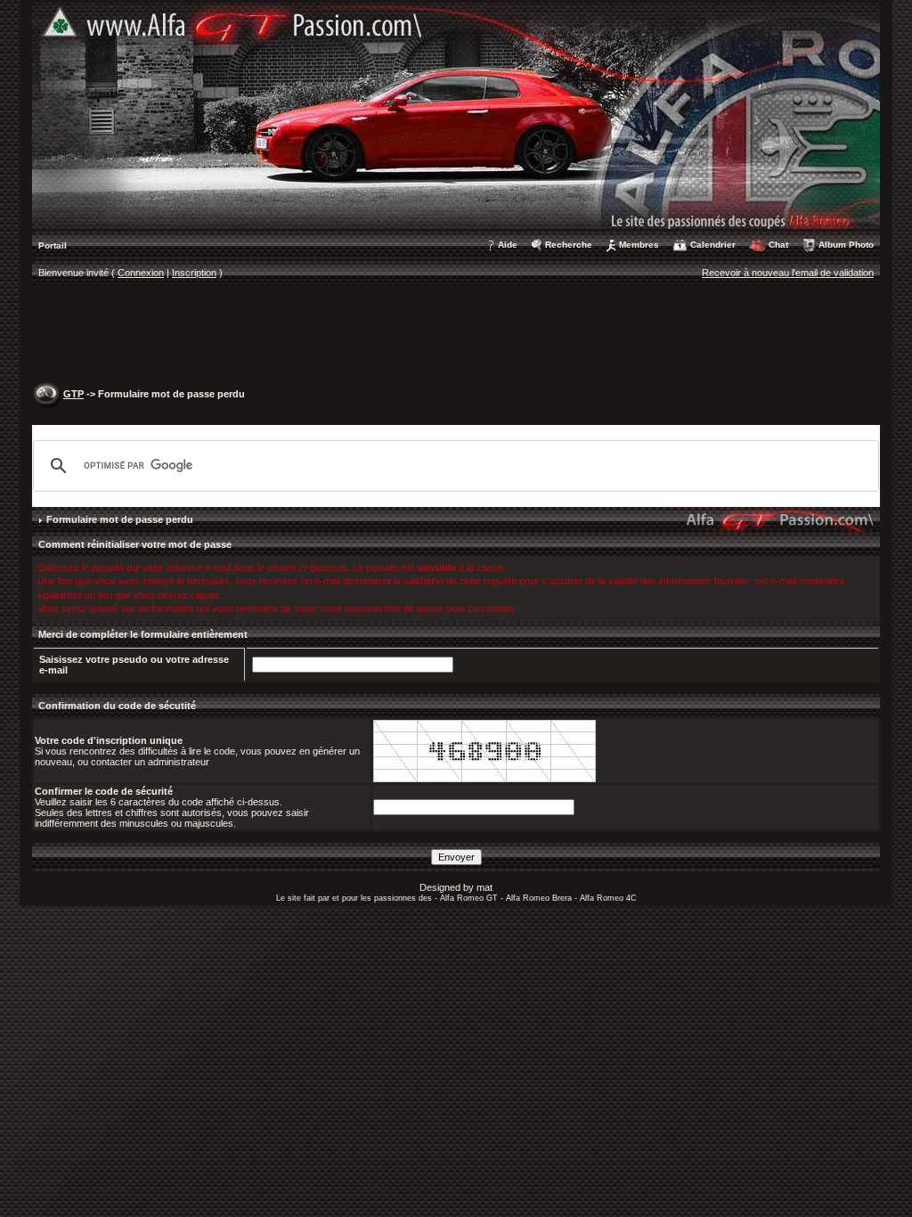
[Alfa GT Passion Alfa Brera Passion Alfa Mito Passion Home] (456, 115)
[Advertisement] (456, 335)
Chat (778, 244)
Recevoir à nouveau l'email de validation (788, 272)
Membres (639, 244)
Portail (52, 245)
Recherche (568, 244)
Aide (507, 244)
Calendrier (713, 244)
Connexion (141, 272)
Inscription (194, 272)
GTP (73, 393)
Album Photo (846, 244)
